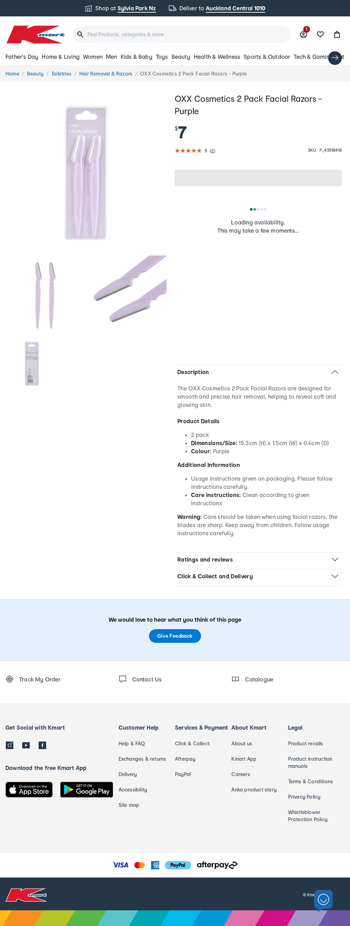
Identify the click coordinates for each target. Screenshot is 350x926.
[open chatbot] (323, 901)
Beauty (181, 56)
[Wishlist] (320, 34)
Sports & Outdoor (267, 56)
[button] (337, 34)
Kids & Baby (136, 56)
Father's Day (21, 56)
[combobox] (182, 34)
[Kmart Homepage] (35, 34)
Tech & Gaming (313, 56)
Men (111, 56)
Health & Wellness (217, 56)
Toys (162, 56)
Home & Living (61, 56)
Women (93, 56)
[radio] (85, 173)
